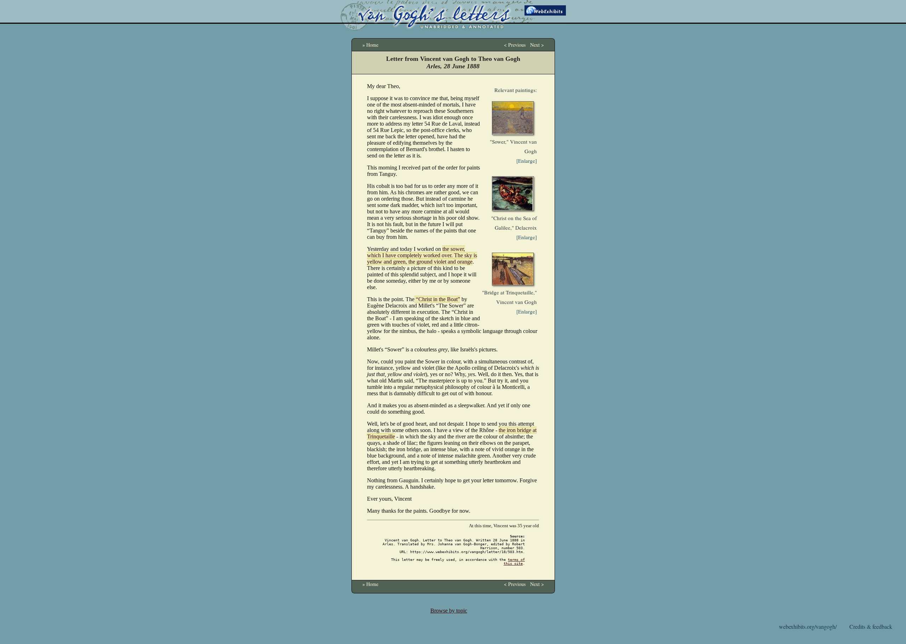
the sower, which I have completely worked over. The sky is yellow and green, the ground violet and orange (422, 255)
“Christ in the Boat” (437, 299)
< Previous (515, 44)
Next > (537, 44)
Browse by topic (448, 611)
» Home (370, 44)
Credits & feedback (870, 626)
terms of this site (514, 561)
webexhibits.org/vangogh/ (808, 626)
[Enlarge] (526, 160)
